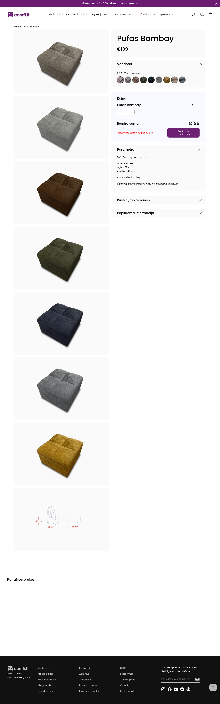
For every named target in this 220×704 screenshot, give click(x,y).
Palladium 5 (136, 80)
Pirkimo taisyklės (88, 685)
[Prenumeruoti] (197, 679)
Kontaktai (84, 668)
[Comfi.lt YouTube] (176, 689)
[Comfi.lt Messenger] (182, 689)
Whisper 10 (166, 80)
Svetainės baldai (75, 14)
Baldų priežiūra (128, 691)
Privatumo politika (89, 691)
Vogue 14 (128, 80)
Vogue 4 (120, 80)
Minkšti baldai (45, 673)
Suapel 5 (174, 80)
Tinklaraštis (85, 679)
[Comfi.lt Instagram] (163, 689)
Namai (17, 26)
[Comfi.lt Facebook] (170, 689)
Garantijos (126, 685)
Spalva (129, 73)
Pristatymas (126, 673)
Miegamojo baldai (100, 14)
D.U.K (123, 668)
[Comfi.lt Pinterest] (188, 689)
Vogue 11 (143, 80)
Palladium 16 (159, 80)
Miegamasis (44, 685)
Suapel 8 (182, 80)
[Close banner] (216, 3)
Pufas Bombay (19, 629)
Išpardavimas (147, 14)
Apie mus (165, 14)
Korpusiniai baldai (124, 14)
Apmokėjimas (127, 679)
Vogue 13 (151, 80)
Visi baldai (54, 14)
